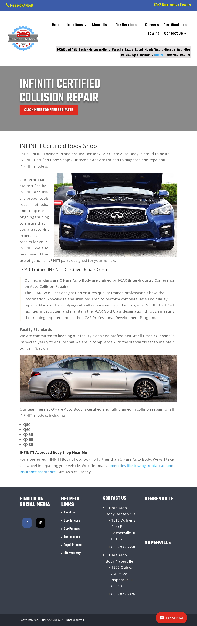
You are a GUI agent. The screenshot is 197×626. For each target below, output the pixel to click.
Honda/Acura (154, 49)
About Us (99, 26)
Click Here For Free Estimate (48, 110)
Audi (180, 49)
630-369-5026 (123, 594)
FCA (181, 55)
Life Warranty (72, 553)
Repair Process (73, 545)
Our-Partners (72, 529)
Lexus (129, 49)
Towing (153, 34)
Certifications (175, 26)
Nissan (170, 49)
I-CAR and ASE (67, 49)
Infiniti (158, 55)
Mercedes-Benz (99, 49)
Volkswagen (129, 55)
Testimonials (72, 537)
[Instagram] (40, 523)
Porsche (117, 49)
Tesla (83, 49)
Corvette (171, 55)
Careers (152, 26)
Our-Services (72, 520)
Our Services (126, 26)
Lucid (139, 49)
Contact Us (173, 34)
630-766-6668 (123, 546)
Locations (74, 26)
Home (57, 26)
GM (188, 55)
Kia (187, 49)
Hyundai (145, 55)
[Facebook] (27, 523)
